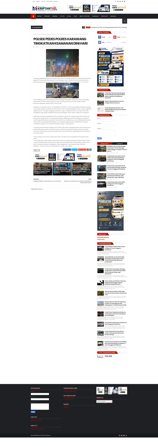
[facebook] (116, 1)
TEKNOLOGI (104, 16)
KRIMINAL (55, 16)
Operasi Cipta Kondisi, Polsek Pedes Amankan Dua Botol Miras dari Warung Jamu (115, 293)
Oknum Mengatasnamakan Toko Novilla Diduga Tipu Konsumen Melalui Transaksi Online (115, 109)
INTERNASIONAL (36, 21)
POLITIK (62, 16)
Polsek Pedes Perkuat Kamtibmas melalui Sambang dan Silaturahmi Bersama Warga (114, 333)
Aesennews (101, 239)
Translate (109, 403)
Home (34, 1)
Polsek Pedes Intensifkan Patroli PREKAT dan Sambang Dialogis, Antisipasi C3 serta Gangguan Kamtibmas (116, 343)
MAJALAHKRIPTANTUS (46, 34)
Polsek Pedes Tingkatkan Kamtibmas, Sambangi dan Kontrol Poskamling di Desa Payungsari (115, 313)
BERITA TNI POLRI (84, 16)
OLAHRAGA (95, 16)
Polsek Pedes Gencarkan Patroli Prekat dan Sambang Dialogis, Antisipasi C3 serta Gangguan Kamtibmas (42, 170)
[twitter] (118, 1)
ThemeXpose (47, 435)
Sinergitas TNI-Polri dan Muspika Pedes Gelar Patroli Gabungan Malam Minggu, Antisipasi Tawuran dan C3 (110, 27)
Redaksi (56, 1)
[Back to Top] (126, 435)
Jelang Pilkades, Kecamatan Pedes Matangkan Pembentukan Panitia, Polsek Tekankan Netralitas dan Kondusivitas (114, 259)
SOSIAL (69, 16)
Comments (120, 143)
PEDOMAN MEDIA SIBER (70, 391)
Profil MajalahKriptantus (37, 429)
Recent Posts (105, 143)
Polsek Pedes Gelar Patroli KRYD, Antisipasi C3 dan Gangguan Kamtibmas (116, 183)
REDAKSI (66, 408)
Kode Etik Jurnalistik (36, 420)
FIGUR (75, 16)
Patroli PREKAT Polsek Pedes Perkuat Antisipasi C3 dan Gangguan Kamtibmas (115, 248)
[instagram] (124, 1)
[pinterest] (122, 1)
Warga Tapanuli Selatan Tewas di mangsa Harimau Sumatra (114, 102)
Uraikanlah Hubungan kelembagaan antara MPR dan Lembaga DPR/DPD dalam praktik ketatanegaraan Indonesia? (115, 95)
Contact (43, 1)
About (38, 1)
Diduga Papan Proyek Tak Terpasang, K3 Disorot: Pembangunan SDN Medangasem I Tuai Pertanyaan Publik (115, 303)
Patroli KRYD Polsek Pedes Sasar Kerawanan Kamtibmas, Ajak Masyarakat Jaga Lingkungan (81, 170)
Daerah (39, 34)
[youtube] (120, 1)
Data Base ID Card (69, 399)
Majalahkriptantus (103, 237)
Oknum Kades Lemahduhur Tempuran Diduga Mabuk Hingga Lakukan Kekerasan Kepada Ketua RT (115, 282)
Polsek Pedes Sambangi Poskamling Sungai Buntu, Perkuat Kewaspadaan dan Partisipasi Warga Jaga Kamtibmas (115, 271)
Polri (53, 34)
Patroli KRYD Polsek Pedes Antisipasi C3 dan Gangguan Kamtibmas (116, 323)
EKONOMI (47, 16)
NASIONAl (113, 16)
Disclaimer (50, 1)
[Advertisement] (109, 369)
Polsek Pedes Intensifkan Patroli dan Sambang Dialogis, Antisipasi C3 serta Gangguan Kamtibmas (62, 170)
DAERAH (39, 16)
